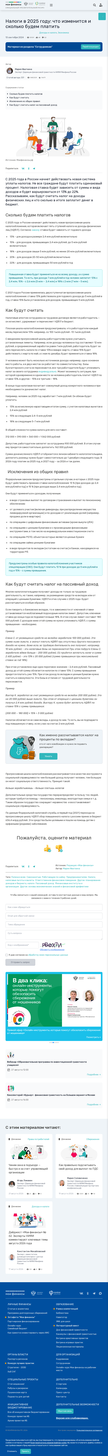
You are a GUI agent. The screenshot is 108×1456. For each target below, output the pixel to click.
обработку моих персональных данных (48, 955)
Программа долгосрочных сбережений (27, 1313)
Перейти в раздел (91, 47)
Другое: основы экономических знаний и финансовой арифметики (54, 886)
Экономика (63, 32)
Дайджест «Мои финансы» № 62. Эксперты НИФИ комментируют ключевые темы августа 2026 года (28, 1238)
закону (36, 229)
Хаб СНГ (12, 1371)
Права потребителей (38, 1139)
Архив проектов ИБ (17, 1420)
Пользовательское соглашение (89, 1430)
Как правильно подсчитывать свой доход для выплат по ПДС (78, 1166)
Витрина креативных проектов (72, 1338)
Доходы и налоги (48, 32)
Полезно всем (18, 877)
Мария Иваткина (23, 69)
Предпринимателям (76, 877)
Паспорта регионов (18, 1359)
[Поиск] (94, 5)
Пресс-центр (63, 1392)
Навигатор (61, 1317)
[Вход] (100, 5)
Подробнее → (94, 1074)
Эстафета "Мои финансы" (21, 1317)
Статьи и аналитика (18, 1309)
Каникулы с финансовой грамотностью (76, 1334)
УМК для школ (63, 1321)
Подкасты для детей (18, 1396)
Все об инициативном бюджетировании (28, 1412)
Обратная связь (65, 1411)
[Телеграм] (94, 1293)
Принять (25, 1451)
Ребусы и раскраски (18, 1388)
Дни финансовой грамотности (72, 1330)
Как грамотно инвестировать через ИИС (28, 1333)
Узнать (48, 756)
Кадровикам (62, 1359)
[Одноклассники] (88, 1293)
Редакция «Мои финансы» (80, 865)
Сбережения (92, 1139)
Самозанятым (34, 877)
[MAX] (100, 1293)
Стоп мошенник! (16, 1384)
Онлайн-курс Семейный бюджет (17, 1327)
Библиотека (62, 1313)
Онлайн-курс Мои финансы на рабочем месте (76, 1369)
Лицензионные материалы (70, 1346)
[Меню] (102, 16)
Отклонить (12, 1451)
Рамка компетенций (67, 1309)
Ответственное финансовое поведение (55, 880)
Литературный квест (67, 1325)
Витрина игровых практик (69, 1342)
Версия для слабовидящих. (72, 1418)
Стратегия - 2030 (17, 1367)
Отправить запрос (20, 962)
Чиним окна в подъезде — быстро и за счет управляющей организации (28, 1168)
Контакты (61, 1396)
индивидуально (47, 371)
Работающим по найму (53, 877)
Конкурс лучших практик (21, 1363)
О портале (61, 1384)
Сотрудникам (63, 1363)
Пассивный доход (45, 883)
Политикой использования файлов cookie (48, 1443)
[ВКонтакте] (81, 1293)
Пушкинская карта (17, 1392)
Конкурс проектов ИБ (18, 1416)
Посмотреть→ (93, 1037)
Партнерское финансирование (23, 1321)
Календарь (61, 1388)
